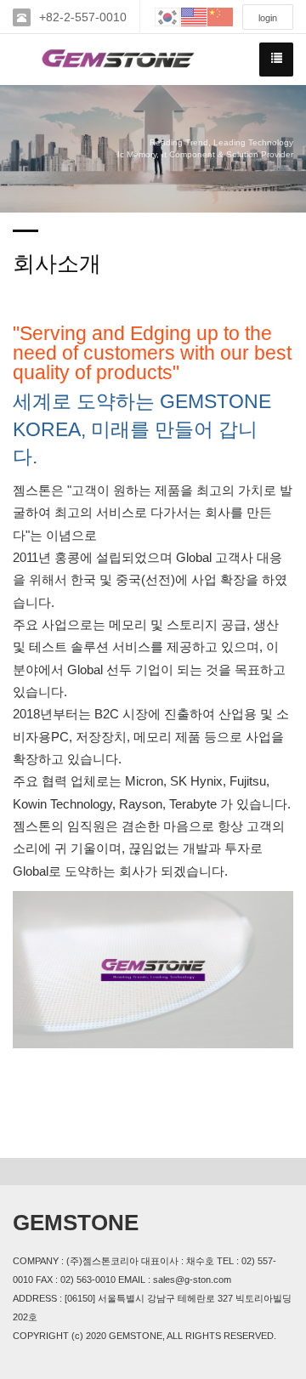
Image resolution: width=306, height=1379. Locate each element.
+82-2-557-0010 (83, 17)
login (267, 18)
